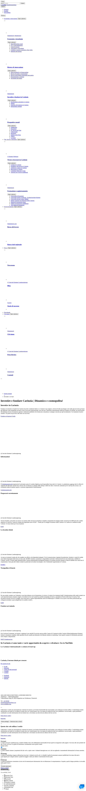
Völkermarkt (14, 132)
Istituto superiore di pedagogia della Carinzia (22, 200)
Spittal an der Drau (16, 135)
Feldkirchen (14, 127)
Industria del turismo (16, 51)
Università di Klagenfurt (17, 196)
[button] (5, 769)
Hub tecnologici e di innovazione (19, 72)
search (2, 3)
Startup (13, 103)
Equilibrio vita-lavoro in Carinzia (19, 166)
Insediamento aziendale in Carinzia (20, 102)
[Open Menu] (1, 378)
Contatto (6, 671)
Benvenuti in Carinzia (16, 169)
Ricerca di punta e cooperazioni (19, 74)
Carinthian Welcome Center (18, 171)
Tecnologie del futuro (16, 78)
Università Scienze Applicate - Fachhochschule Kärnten (25, 197)
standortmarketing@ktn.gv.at (8, 702)
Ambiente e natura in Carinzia (19, 168)
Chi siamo (7, 314)
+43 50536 (6, 701)
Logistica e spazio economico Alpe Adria (22, 50)
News (5, 248)
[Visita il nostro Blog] (9, 692)
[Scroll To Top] (1, 707)
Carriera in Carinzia (16, 165)
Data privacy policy (6, 715)
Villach (13, 136)
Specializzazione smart (17, 44)
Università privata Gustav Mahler (19, 199)
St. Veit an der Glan (16, 130)
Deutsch (6, 9)
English (6, 11)
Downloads (7, 312)
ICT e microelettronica (17, 45)
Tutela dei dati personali (10, 669)
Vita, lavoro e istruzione (10, 139)
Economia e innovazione (10, 18)
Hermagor (13, 133)
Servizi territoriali (9, 206)
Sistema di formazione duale (18, 202)
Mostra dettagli (5, 721)
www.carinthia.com (6, 704)
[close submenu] (4, 20)
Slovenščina (7, 12)
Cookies (6, 672)
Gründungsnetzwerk (7, 484)
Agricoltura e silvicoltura (17, 48)
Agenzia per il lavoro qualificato (19, 172)
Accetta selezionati (6, 766)
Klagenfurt (13, 129)
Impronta (6, 668)
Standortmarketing (8, 5)
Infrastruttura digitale (16, 106)
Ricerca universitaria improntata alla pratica (22, 75)
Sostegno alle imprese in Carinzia (19, 105)
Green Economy (15, 47)
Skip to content (5, 768)
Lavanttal (13, 138)
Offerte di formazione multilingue (19, 203)
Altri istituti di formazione (17, 205)
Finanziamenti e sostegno (17, 77)
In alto (5, 666)
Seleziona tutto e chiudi (16, 721)
